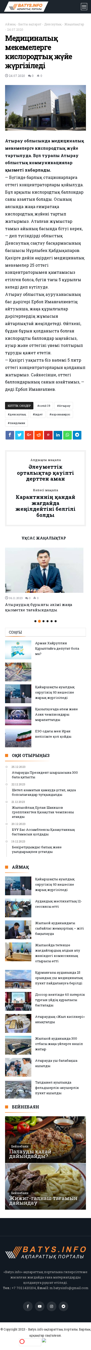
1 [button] (35, 621)
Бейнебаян (20, 1146)
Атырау (64, 406)
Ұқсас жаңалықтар (43, 538)
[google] (29, 436)
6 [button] (56, 621)
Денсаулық (52, 24)
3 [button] (43, 621)
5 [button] (52, 621)
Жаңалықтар (74, 24)
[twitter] (19, 436)
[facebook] (10, 436)
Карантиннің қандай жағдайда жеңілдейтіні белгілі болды (45, 503)
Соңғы (15, 632)
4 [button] (48, 621)
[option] (45, 580)
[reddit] (38, 436)
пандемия (17, 423)
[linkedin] (58, 436)
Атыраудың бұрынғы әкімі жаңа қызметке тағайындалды (38, 607)
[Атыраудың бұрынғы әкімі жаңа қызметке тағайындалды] (45, 570)
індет (39, 414)
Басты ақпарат (29, 24)
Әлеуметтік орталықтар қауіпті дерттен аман (45, 470)
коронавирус (60, 414)
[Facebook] (28, 1306)
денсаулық (18, 414)
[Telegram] (63, 1306)
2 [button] (39, 621)
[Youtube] (39, 1306)
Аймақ (10, 24)
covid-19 (44, 406)
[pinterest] (48, 436)
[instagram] (51, 1306)
